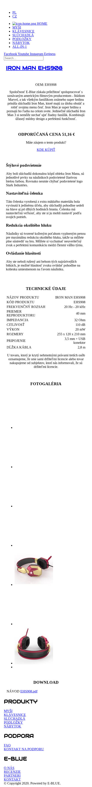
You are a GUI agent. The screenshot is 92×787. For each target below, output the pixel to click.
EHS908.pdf (28, 691)
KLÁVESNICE (23, 31)
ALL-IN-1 (19, 46)
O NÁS (9, 768)
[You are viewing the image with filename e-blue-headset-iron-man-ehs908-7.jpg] (34, 663)
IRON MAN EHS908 (34, 68)
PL (14, 12)
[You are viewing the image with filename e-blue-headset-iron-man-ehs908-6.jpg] (34, 624)
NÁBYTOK (21, 43)
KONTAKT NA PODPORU (24, 749)
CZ (14, 16)
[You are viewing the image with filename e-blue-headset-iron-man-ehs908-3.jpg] (34, 506)
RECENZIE (12, 772)
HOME (41, 23)
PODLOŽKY (21, 39)
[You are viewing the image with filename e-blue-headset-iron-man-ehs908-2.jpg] (34, 467)
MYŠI (16, 27)
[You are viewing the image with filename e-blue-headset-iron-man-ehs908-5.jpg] (34, 584)
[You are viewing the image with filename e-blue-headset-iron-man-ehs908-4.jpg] (34, 545)
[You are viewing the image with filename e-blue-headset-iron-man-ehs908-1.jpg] (34, 427)
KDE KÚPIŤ (46, 150)
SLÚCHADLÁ (23, 35)
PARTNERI (12, 775)
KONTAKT (12, 779)
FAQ (7, 745)
